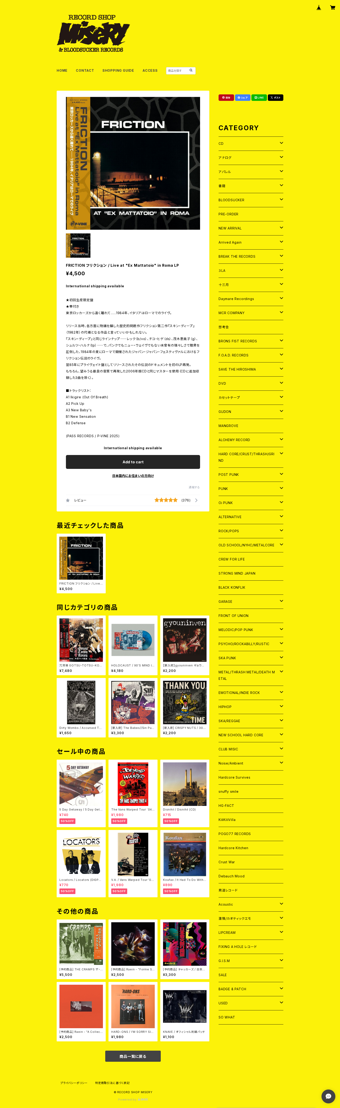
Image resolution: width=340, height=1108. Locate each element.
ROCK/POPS (229, 531)
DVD (222, 383)
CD (221, 143)
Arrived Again (230, 242)
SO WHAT (227, 1017)
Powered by (128, 1099)
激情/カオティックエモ (235, 918)
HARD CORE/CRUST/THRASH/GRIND (247, 457)
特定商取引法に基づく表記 (112, 1083)
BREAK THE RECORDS (237, 256)
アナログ (225, 158)
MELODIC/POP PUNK (236, 630)
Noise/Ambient (231, 763)
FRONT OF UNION (234, 616)
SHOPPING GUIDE (118, 70)
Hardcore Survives (234, 777)
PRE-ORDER (228, 214)
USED (223, 1003)
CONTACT (85, 70)
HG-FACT (226, 806)
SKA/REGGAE (229, 721)
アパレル (225, 172)
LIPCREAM (227, 933)
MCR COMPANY (232, 313)
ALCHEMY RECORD (234, 440)
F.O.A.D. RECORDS (234, 355)
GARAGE (225, 602)
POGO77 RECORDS (235, 834)
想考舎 (224, 327)
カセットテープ (229, 397)
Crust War (227, 862)
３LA (222, 270)
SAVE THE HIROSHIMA (237, 369)
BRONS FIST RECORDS (238, 341)
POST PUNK (229, 475)
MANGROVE (228, 426)
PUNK (223, 489)
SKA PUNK (227, 658)
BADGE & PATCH (232, 989)
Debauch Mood (232, 876)
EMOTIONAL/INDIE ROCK (239, 693)
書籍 (222, 186)
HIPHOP (225, 707)
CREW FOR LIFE (232, 559)
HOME (62, 70)
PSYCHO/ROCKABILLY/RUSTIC (244, 644)
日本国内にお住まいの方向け (133, 476)
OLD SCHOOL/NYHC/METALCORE (247, 545)
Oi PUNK (226, 503)
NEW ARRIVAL (230, 228)
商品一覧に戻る (133, 1056)
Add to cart (133, 462)
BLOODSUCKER (231, 200)
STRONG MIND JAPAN (237, 573)
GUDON (225, 412)
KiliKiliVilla (227, 820)
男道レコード (228, 890)
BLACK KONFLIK (232, 587)
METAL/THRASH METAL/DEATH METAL (247, 675)
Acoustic (226, 904)
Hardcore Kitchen (233, 848)
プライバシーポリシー (74, 1083)
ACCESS (150, 70)
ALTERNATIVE (230, 517)
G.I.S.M (224, 961)
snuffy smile (229, 791)
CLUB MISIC (228, 749)
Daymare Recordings (236, 299)
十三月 (224, 285)
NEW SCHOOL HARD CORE (241, 735)
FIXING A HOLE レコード (238, 947)
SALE (223, 975)
